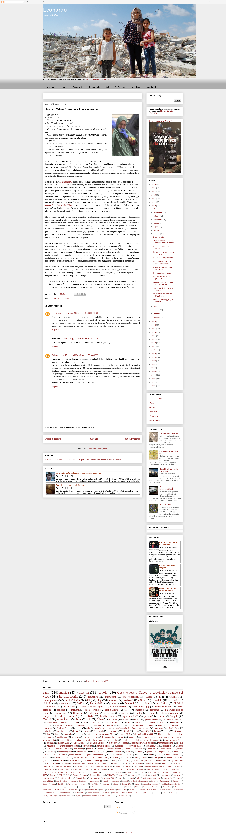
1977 (45, 775)
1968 (136, 757)
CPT (60, 775)
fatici (67, 757)
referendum (178, 731)
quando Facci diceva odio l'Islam (58, 205)
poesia (147, 716)
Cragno (111, 787)
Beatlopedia (78, 87)
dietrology (113, 743)
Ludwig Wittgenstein (151, 787)
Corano (45, 784)
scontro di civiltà (134, 746)
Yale (63, 790)
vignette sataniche (165, 743)
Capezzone (176, 781)
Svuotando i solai (62, 749)
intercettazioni (91, 790)
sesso (126, 709)
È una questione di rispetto (161, 247)
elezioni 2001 (123, 796)
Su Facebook (121, 87)
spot (73, 787)
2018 (153, 325)
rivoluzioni (116, 763)
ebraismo (175, 722)
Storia (151, 725)
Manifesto (51, 746)
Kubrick (139, 793)
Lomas (84, 775)
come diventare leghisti (92, 706)
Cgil (67, 775)
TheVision (78, 712)
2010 (153, 353)
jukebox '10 (64, 740)
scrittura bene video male (96, 740)
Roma (57, 734)
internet (112, 700)
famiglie (174, 716)
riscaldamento (103, 763)
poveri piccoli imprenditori (158, 751)
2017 (153, 328)
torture (153, 781)
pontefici (61, 709)
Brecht (52, 775)
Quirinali (179, 749)
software (115, 793)
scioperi (140, 754)
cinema (84, 692)
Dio (48, 749)
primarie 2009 (109, 778)
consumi (144, 775)
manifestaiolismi (118, 706)
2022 (153, 198)
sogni (128, 749)
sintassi (125, 781)
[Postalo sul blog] (77, 294)
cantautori (175, 725)
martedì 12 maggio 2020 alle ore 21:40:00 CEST (81, 338)
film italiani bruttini (166, 734)
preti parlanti (111, 709)
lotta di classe (81, 778)
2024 (153, 191)
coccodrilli (157, 700)
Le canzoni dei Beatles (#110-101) (162, 295)
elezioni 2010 (117, 772)
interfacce (138, 751)
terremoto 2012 (152, 746)
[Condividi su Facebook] (82, 294)
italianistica (60, 712)
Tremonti (84, 784)
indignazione (94, 781)
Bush (127, 751)
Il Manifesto (153, 416)
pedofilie (145, 731)
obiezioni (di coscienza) (147, 790)
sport (120, 778)
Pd (88, 700)
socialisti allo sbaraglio (139, 781)
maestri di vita (52, 763)
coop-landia (168, 778)
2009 (153, 357)
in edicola (82, 781)
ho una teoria (68, 696)
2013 (153, 343)
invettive (177, 775)
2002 (153, 382)
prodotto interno (66, 793)
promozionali (80, 793)
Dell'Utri (128, 787)
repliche (173, 696)
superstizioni (77, 769)
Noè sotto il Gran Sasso (169, 505)
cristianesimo (68, 706)
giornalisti (93, 696)
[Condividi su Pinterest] (85, 294)
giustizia (175, 737)
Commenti (122, 813)
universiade (116, 751)
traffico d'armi (127, 793)
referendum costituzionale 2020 (94, 796)
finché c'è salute (80, 757)
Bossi (145, 757)
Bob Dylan (88, 716)
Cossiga (102, 787)
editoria (115, 784)
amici (167, 731)
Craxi (120, 787)
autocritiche (124, 760)
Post (120, 808)
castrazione (73, 790)
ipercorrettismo (48, 778)
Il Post (151, 403)
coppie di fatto (147, 760)
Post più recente (53, 438)
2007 (153, 364)
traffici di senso (100, 769)
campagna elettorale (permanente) (60, 716)
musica (64, 692)
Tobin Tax (111, 775)
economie (132, 737)
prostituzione (62, 737)
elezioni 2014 (82, 751)
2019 (153, 321)
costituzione (48, 731)
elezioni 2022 (48, 781)
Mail (107, 87)
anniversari (112, 719)
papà (178, 766)
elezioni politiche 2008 (143, 734)
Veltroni (47, 719)
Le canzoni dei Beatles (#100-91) (162, 277)
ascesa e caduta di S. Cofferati (63, 772)
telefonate (117, 766)
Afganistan (113, 769)
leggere (101, 749)
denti (172, 793)
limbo (102, 790)
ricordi (90, 763)
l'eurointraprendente (65, 778)
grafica (73, 781)
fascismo (125, 712)
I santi (64, 87)
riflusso (106, 793)
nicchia (132, 790)
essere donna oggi (140, 706)
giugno (157, 230)
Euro (85, 722)
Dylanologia (94, 87)
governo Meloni (151, 719)
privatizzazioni (48, 769)
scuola (103, 692)
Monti (176, 751)
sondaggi (99, 760)
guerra (114, 703)
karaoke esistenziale (103, 728)
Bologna (179, 746)
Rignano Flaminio (97, 775)
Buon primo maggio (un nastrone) (163, 300)
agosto (157, 223)
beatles (151, 712)
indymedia (169, 766)
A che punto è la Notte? (160, 121)
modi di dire (122, 790)
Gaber (137, 787)
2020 (153, 206)
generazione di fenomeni (173, 719)
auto (136, 731)
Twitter (157, 731)
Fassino (75, 775)
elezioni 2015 (127, 784)
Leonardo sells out (114, 722)
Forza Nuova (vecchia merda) (132, 769)
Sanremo (109, 725)
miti (89, 719)
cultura (75, 722)
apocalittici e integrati (130, 740)
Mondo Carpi (173, 728)
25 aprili (126, 731)
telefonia (138, 749)
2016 (153, 332)
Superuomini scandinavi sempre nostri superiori (163, 241)
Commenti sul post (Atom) (97, 449)
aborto (114, 740)
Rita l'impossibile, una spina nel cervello (162, 262)
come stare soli (83, 772)
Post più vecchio (132, 438)
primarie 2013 (51, 793)
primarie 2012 (78, 763)
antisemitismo (63, 719)
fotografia (78, 766)
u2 (138, 778)
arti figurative (63, 731)
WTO (57, 790)
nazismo (86, 731)
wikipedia (176, 772)
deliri (88, 728)
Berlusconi (110, 696)
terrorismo (109, 712)
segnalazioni (162, 703)
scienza (125, 743)
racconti (173, 700)
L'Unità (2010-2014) (157, 399)
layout (78, 796)
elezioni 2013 (124, 734)
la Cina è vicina (115, 754)
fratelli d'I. (139, 722)
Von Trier (94, 784)
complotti (96, 772)
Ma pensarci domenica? (169, 433)
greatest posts (165, 775)
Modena (163, 722)
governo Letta (49, 740)
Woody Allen (59, 754)
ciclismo (165, 793)
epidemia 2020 (130, 716)
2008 (153, 361)
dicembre (158, 209)
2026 (153, 184)
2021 (153, 202)
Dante (158, 754)
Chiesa (75, 737)
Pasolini (46, 757)
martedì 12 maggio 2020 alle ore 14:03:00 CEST (78, 313)
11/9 (150, 754)
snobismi (166, 772)
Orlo (54, 355)
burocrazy (105, 784)
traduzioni (167, 746)
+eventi (152, 407)
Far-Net (61, 784)
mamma (111, 790)
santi (46, 692)
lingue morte (113, 731)
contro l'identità (75, 754)
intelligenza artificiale (94, 766)
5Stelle (180, 743)
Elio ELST (112, 796)
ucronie (115, 757)
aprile (156, 306)
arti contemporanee (152, 740)
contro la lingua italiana (57, 722)
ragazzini (97, 725)
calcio (120, 725)
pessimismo (178, 790)
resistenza (96, 751)
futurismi (129, 703)
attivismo (154, 709)
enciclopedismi (61, 781)
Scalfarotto (47, 790)
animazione (78, 749)
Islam (51, 298)
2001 (153, 386)
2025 (153, 188)
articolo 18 (123, 775)
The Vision (153, 412)
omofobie (139, 709)
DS (114, 760)
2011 (153, 350)
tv (160, 696)
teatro (88, 769)
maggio (157, 234)
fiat (81, 790)
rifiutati (130, 754)
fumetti (137, 719)
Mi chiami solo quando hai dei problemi (168, 488)
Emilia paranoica (108, 716)
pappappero (64, 787)
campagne (156, 757)
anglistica (162, 725)
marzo (156, 310)
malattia (105, 781)
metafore (140, 772)
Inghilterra (166, 763)
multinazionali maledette (171, 784)
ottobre (157, 216)
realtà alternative (94, 793)
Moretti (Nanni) (172, 754)
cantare (90, 749)
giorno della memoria (95, 754)
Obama (46, 754)
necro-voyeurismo (49, 787)
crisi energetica (65, 751)
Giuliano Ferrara (64, 728)
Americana (64, 703)
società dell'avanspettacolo (143, 743)
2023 (153, 195)
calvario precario (90, 737)
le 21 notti (98, 731)
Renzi (149, 696)
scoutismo (115, 781)
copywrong (87, 746)
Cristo (100, 719)
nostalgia (77, 740)
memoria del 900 (163, 706)
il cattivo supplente (136, 725)
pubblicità (119, 746)
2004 (153, 375)
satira (127, 763)
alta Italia (138, 766)
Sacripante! (176, 769)
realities (88, 760)
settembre (158, 219)
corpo (178, 778)
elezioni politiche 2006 (153, 766)
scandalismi (137, 763)
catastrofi (126, 719)
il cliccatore (129, 772)
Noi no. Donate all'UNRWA (98, 79)
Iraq (48, 734)
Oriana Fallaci (165, 749)
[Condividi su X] (80, 294)
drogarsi (50, 743)
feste (128, 722)
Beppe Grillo (96, 703)
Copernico (150, 749)
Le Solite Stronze (97, 743)
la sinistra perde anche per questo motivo (71, 725)
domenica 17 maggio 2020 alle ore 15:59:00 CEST (77, 355)
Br (108, 760)
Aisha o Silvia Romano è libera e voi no (163, 283)
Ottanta (160, 716)
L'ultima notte (158, 237)
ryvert (54, 313)
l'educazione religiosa (150, 784)
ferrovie (153, 775)
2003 (153, 378)
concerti (78, 728)
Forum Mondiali (152, 763)
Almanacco (47, 728)
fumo (137, 784)
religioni (65, 298)
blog (99, 700)
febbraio (157, 313)
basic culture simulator (151, 778)
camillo (135, 760)
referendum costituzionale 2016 (101, 734)
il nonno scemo (66, 182)
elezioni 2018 (63, 743)
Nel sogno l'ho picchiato (163, 258)
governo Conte (177, 760)
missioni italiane (153, 772)
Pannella (128, 766)
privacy (108, 766)
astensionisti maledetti (69, 746)
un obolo (136, 87)
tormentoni (130, 778)
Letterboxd (151, 87)
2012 (153, 346)
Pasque (57, 757)
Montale (147, 793)
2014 (153, 339)
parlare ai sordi (165, 790)
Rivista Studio (154, 420)
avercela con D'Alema (173, 740)
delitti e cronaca (169, 712)
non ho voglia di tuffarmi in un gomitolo (132, 728)
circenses (177, 763)
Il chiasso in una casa (162, 273)
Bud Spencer (164, 781)
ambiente (51, 751)
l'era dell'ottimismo (99, 757)
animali (68, 734)
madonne (79, 734)
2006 (153, 368)
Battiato (127, 700)
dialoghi (47, 703)
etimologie (53, 796)
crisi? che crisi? (160, 737)
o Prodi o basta (74, 760)
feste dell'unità (162, 760)
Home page (51, 87)
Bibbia (138, 712)
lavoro (75, 731)
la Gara (141, 700)
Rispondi (55, 330)
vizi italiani (82, 787)
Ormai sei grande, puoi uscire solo (162, 268)
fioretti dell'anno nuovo (62, 766)
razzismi (57, 298)
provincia (145, 737)
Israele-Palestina (72, 700)
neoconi (46, 725)
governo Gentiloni (66, 796)
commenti (46, 766)
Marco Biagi (167, 787)
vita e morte (158, 728)
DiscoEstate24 (80, 743)
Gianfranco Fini (153, 769)
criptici (105, 772)
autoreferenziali (131, 696)
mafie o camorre (115, 749)
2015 (153, 336)
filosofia (60, 760)
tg (106, 751)
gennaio (157, 317)
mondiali (65, 763)
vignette (126, 757)
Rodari (177, 787)
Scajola (45, 772)
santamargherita (63, 769)
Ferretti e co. (72, 784)
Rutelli (165, 769)
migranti (75, 709)
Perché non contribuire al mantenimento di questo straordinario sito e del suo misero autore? (83, 460)
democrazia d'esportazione (113, 737)
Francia (152, 722)
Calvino (93, 787)
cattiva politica (50, 700)
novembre (158, 212)
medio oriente (92, 709)
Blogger (128, 832)
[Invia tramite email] (75, 294)
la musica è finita (103, 746)
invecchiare (96, 722)
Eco (53, 784)
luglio (156, 227)
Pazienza (156, 793)
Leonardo (55, 10)
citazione (134, 775)
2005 (153, 371)
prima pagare (95, 778)
